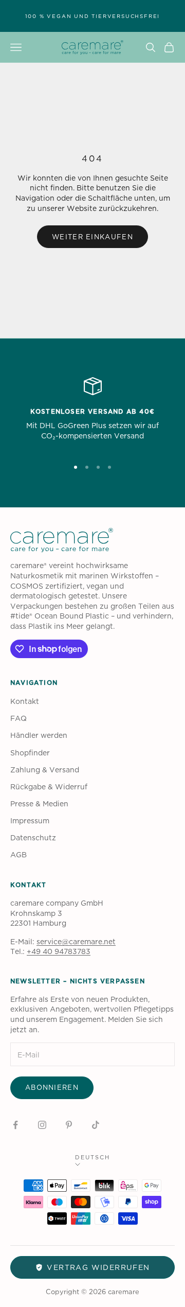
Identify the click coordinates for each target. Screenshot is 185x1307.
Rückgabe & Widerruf (48, 786)
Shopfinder (30, 752)
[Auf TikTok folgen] (95, 1125)
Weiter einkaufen (92, 237)
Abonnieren (52, 1087)
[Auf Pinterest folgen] (69, 1125)
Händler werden (38, 735)
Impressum (29, 820)
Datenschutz (33, 837)
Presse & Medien (39, 803)
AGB (18, 854)
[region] (92, 413)
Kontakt (24, 701)
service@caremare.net (76, 941)
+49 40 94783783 (58, 951)
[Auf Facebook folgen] (15, 1125)
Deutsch (92, 1157)
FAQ (18, 718)
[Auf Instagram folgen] (42, 1125)
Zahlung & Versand (44, 769)
